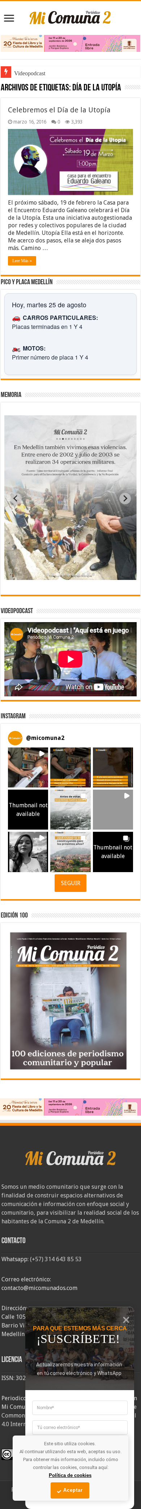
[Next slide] (125, 498)
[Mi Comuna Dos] (70, 17)
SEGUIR (70, 883)
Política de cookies (70, 1475)
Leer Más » (22, 260)
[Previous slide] (16, 498)
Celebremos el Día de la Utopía (59, 110)
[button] (28, 767)
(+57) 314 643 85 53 (56, 1259)
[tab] (47, 574)
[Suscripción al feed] (4, 88)
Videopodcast (29, 73)
